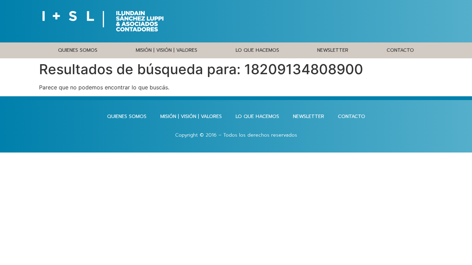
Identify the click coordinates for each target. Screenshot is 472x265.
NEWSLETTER (332, 50)
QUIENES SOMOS (77, 50)
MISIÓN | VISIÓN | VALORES (166, 50)
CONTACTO (400, 50)
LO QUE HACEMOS (257, 50)
